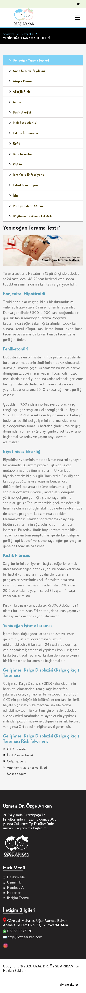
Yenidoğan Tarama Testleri (31, 60)
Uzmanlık (27, 34)
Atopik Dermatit (24, 81)
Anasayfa (8, 34)
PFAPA (17, 164)
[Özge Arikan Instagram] (79, 4)
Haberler (14, 892)
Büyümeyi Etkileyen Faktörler (33, 216)
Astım (17, 102)
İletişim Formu (18, 897)
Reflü (16, 143)
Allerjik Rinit (21, 91)
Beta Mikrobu (22, 154)
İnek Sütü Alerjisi (25, 122)
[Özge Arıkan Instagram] (5, 946)
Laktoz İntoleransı (25, 133)
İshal (16, 195)
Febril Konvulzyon (25, 185)
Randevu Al (15, 887)
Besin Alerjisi (22, 112)
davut (69, 984)
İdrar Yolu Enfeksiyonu (28, 174)
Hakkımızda (16, 877)
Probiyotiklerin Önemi (28, 206)
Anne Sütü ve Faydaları (29, 71)
